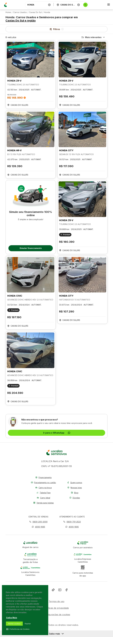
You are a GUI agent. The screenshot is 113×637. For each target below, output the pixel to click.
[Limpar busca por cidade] (78, 4)
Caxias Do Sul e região (21, 20)
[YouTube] (59, 590)
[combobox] (37, 4)
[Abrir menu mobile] (108, 5)
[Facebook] (66, 590)
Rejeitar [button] (28, 624)
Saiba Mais (11, 617)
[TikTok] (53, 590)
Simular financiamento (31, 248)
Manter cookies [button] (14, 624)
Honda (47, 12)
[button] (38, 526)
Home (8, 12)
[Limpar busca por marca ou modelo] (49, 4)
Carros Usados (20, 12)
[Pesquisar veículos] (85, 5)
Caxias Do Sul (35, 12)
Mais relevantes (93, 37)
